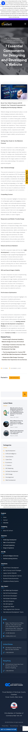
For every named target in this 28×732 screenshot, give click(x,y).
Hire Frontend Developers (10, 596)
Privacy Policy (5, 725)
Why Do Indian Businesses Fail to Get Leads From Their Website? (16, 432)
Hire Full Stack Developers (10, 593)
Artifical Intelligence (11, 453)
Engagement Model (8, 606)
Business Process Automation (11, 578)
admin (6, 368)
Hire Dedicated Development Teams (13, 612)
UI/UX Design (9, 474)
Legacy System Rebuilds (9, 573)
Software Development (12, 471)
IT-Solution (8, 465)
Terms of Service (14, 725)
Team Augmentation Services (11, 609)
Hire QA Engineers (8, 604)
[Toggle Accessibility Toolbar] (3, 3)
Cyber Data (9, 459)
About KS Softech (8, 530)
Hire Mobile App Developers (10, 590)
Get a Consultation (8, 729)
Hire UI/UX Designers (8, 601)
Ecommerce (9, 462)
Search (24, 394)
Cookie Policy (23, 725)
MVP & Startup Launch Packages (12, 570)
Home (4, 517)
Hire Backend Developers (10, 598)
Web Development (14, 377)
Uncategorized (10, 477)
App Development (10, 451)
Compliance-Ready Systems (11, 581)
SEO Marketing (9, 468)
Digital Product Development (11, 567)
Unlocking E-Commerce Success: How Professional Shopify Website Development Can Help (13, 347)
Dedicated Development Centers (12, 576)
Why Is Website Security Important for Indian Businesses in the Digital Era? (16, 423)
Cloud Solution (9, 456)
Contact (5, 520)
